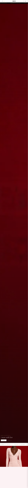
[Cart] (25, 1)
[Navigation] (2, 1)
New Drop (8, 440)
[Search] (24, 1)
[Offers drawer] (4, 1)
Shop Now (3, 440)
